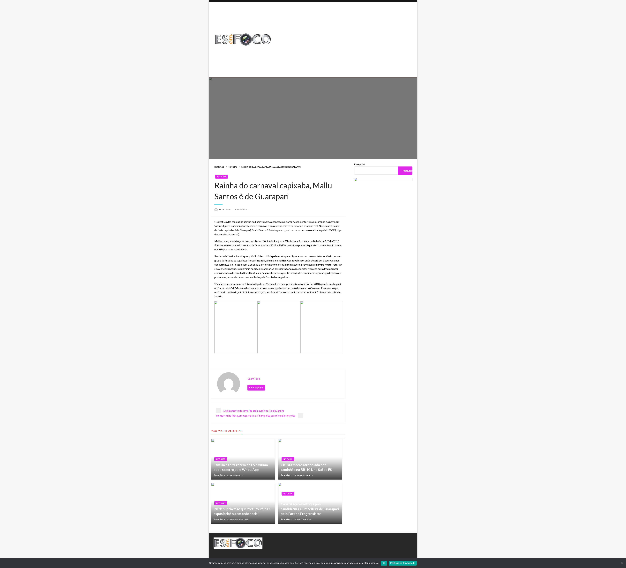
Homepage (219, 167)
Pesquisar (359, 164)
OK (384, 563)
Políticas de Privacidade (402, 563)
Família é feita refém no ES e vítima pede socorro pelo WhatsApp (241, 467)
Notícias (233, 167)
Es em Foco (225, 209)
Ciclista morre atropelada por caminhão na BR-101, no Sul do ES (306, 467)
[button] (347, 66)
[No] (622, 563)
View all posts (256, 387)
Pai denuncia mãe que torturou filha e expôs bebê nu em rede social (242, 511)
